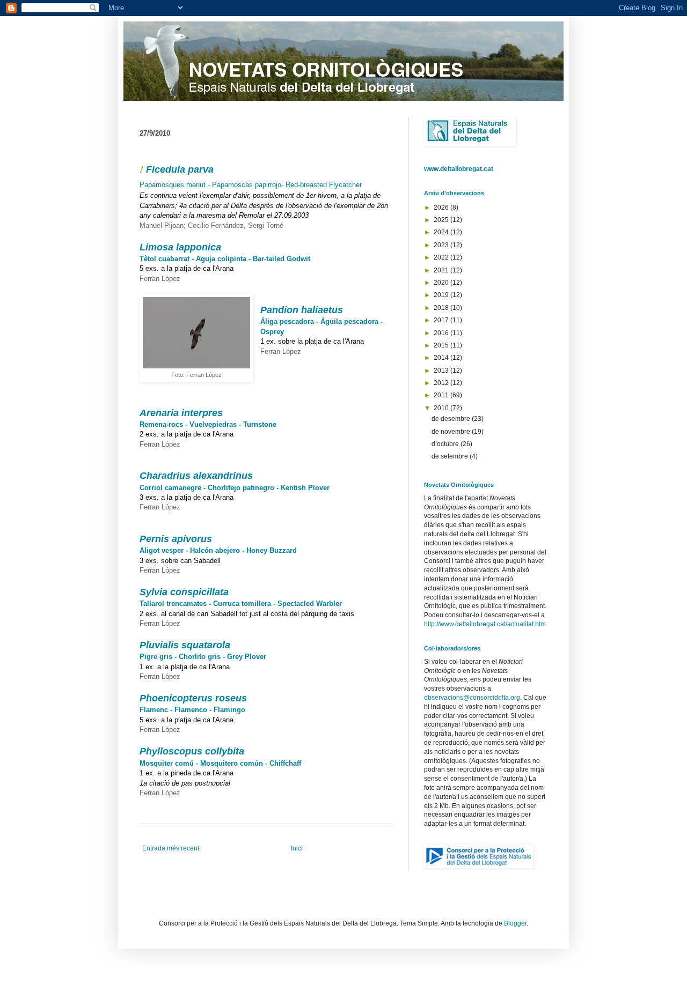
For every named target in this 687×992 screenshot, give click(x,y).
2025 (442, 220)
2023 (442, 245)
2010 (442, 408)
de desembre (452, 419)
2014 (442, 357)
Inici (297, 848)
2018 (442, 308)
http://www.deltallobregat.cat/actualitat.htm (485, 624)
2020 (442, 282)
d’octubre (446, 444)
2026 (442, 207)
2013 (442, 370)
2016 (442, 333)
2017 (442, 320)
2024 (442, 232)
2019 (442, 295)
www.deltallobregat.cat (458, 169)
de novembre (452, 431)
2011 (442, 395)
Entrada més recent (170, 848)
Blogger (515, 923)
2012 (442, 383)
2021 (442, 270)
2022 (442, 257)
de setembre (451, 456)
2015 (442, 345)
